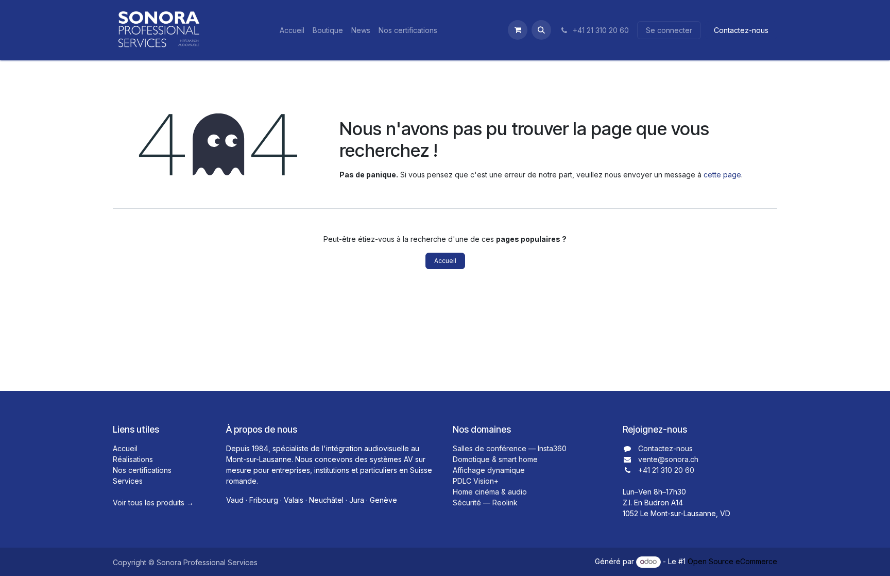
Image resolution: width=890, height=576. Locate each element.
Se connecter (669, 30)
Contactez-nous (741, 30)
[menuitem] (292, 30)
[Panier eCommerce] (517, 30)
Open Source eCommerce (732, 561)
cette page (722, 174)
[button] (541, 30)
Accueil (445, 261)
